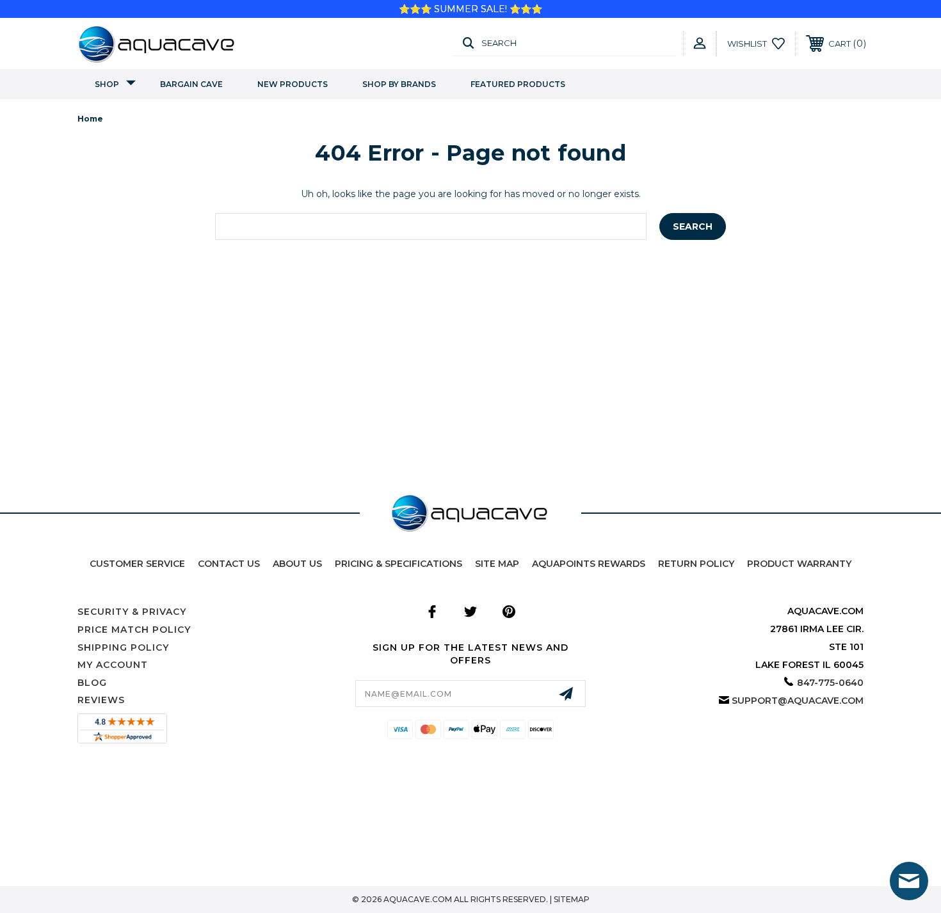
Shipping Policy (123, 647)
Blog (92, 682)
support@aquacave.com (798, 700)
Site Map (497, 563)
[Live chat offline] (909, 881)
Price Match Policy (134, 629)
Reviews (101, 700)
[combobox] (431, 226)
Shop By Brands (399, 84)
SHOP (107, 84)
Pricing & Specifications (398, 563)
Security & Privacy (131, 611)
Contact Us (229, 563)
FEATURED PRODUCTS (517, 84)
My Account (112, 665)
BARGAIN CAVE (191, 84)
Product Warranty (799, 563)
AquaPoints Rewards (588, 563)
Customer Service (137, 563)
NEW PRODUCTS (292, 84)
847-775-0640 (830, 682)
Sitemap (572, 899)
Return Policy (696, 563)
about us (297, 563)
